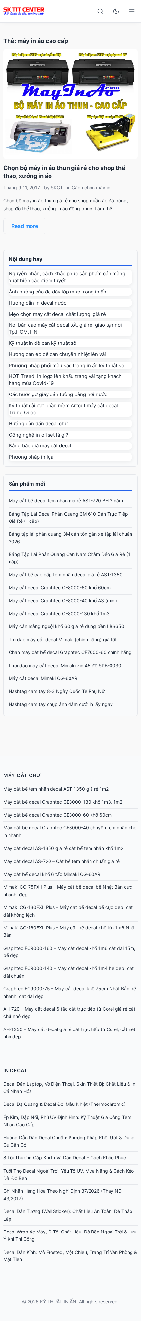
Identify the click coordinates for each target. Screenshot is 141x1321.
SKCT (57, 187)
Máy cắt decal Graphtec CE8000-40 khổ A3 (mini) (63, 600)
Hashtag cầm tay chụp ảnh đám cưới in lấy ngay (61, 704)
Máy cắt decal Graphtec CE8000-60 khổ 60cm (60, 587)
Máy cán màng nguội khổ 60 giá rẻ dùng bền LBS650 (66, 626)
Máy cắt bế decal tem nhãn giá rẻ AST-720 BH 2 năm (66, 500)
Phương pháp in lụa (31, 457)
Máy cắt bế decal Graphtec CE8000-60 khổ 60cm (57, 815)
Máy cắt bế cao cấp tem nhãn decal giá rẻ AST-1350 (66, 574)
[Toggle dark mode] (116, 11)
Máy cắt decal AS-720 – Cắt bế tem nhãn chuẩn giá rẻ (61, 861)
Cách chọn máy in (91, 187)
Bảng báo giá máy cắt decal (40, 446)
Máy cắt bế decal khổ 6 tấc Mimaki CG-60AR (51, 874)
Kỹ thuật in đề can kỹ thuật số (42, 343)
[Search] (100, 11)
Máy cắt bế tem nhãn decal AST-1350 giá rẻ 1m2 (56, 789)
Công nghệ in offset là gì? (38, 435)
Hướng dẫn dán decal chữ (38, 423)
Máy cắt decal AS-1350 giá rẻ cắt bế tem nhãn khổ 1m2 (63, 848)
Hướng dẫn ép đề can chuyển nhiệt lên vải (57, 354)
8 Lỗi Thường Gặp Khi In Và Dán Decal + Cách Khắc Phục (64, 1157)
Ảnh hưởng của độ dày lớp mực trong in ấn (57, 292)
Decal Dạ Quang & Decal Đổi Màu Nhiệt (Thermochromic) (64, 1104)
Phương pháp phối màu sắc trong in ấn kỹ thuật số (66, 365)
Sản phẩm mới (27, 483)
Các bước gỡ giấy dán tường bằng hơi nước (58, 394)
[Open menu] (132, 11)
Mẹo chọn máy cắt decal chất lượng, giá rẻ (57, 314)
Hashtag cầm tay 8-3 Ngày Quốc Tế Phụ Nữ (57, 691)
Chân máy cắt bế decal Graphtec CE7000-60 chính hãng (70, 652)
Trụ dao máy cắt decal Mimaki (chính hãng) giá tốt (63, 639)
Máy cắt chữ (22, 775)
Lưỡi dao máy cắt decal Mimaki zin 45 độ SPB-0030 (65, 665)
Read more (24, 226)
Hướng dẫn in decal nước (37, 303)
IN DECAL (15, 1070)
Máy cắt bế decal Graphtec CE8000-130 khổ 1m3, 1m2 (62, 802)
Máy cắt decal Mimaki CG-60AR (43, 678)
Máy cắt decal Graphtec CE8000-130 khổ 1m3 (59, 613)
